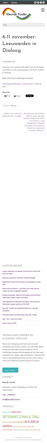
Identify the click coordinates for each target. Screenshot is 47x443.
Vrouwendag (8, 429)
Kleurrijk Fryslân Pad (31, 430)
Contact (5, 2)
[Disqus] (23, 165)
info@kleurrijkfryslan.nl (11, 399)
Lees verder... (10, 370)
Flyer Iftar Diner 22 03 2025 (12, 319)
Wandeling (6, 412)
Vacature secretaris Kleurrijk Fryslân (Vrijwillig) (18, 278)
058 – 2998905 (8, 394)
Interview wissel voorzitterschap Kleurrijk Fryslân (19, 315)
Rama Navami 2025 (9, 323)
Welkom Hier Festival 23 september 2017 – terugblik (12, 114)
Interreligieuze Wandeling (23, 426)
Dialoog (16, 411)
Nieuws (13, 105)
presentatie (17, 430)
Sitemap (14, 2)
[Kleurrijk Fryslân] (17, 21)
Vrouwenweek (18, 422)
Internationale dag (20, 416)
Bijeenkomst (7, 422)
